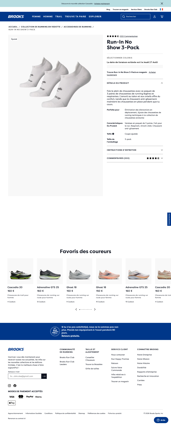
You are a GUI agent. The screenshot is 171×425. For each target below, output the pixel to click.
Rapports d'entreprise (147, 372)
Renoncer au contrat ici (17, 418)
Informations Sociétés (34, 413)
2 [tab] (80, 309)
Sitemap (81, 413)
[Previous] (76, 309)
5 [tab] (84, 309)
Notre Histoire (143, 363)
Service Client (136, 9)
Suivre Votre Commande (116, 368)
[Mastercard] (21, 396)
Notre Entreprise (144, 355)
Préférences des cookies (96, 413)
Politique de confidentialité (65, 413)
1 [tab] (79, 309)
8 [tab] (88, 309)
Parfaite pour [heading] (113, 110)
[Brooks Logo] (27, 350)
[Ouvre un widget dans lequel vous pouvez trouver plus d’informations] (161, 420)
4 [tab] (83, 309)
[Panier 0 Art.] (162, 16)
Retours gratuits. (71, 335)
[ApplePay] (12, 403)
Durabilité (141, 367)
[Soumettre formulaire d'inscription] (44, 376)
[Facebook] (14, 385)
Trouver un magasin (120, 9)
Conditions (48, 413)
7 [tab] (87, 309)
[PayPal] (30, 396)
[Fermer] (162, 3)
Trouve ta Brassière (94, 364)
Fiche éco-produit (114, 413)
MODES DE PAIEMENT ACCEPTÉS (25, 391)
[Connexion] (155, 17)
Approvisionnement (15, 413)
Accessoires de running (78, 27)
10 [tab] (91, 309)
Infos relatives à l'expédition (118, 375)
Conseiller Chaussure (90, 358)
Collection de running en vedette (40, 27)
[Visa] (12, 396)
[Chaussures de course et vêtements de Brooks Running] (16, 16)
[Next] (95, 309)
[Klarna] (38, 396)
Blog (108, 9)
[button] (55, 115)
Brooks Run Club (150, 9)
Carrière (140, 380)
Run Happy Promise (120, 359)
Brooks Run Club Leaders (67, 363)
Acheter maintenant (102, 4)
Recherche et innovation (148, 376)
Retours (114, 363)
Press (139, 385)
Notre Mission (143, 359)
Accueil (13, 27)
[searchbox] (136, 16)
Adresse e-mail (13, 372)
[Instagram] (9, 385)
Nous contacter (118, 355)
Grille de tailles (92, 369)
